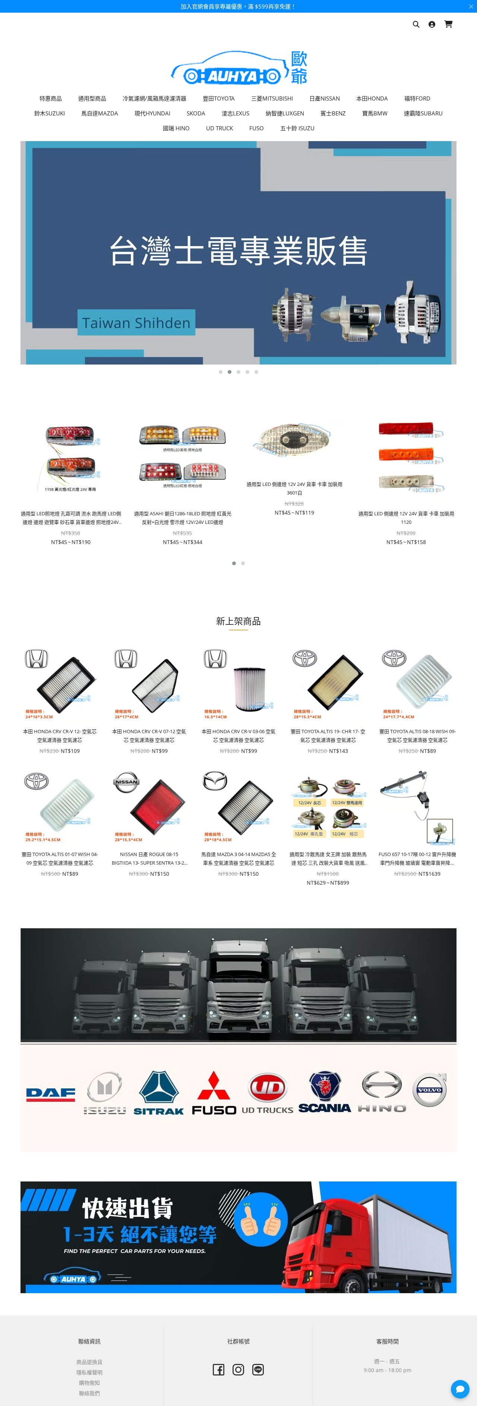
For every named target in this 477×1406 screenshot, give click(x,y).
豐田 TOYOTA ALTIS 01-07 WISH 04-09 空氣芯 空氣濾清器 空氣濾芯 (60, 858)
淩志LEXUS (235, 113)
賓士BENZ (333, 113)
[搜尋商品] (416, 24)
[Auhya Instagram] (238, 1369)
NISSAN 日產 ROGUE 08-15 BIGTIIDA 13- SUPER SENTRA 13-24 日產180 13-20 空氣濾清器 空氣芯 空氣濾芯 (149, 859)
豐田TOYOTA (219, 98)
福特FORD (417, 98)
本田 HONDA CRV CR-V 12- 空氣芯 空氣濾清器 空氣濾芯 (60, 735)
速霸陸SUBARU (423, 113)
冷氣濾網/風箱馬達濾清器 (154, 98)
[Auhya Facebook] (218, 1369)
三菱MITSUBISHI (272, 98)
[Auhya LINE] (258, 1369)
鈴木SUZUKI (49, 113)
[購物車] (448, 24)
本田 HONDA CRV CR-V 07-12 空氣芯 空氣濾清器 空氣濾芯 (149, 735)
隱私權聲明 (89, 1372)
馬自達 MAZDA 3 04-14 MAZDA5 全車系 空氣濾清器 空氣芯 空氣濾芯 (238, 858)
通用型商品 (92, 98)
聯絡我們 (89, 1393)
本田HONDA (372, 98)
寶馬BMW (375, 113)
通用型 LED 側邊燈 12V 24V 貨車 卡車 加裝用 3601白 (294, 488)
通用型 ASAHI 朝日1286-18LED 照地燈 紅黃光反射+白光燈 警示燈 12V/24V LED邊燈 (182, 517)
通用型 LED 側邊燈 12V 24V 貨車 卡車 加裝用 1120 (406, 517)
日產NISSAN (324, 98)
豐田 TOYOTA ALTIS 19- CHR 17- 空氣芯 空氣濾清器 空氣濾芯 (328, 735)
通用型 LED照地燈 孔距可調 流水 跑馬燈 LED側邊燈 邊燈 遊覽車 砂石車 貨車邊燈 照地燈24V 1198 (71, 518)
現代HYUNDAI (152, 113)
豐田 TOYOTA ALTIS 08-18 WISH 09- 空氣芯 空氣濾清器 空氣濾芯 (417, 735)
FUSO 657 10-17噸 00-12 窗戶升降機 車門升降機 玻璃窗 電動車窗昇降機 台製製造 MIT (417, 859)
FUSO (256, 128)
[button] (220, 372)
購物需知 (89, 1382)
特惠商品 (51, 98)
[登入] (432, 24)
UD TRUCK (219, 128)
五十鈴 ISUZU (297, 128)
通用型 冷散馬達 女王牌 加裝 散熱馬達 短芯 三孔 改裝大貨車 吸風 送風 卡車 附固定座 (328, 859)
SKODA (196, 113)
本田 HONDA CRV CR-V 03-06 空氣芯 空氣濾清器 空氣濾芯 (238, 735)
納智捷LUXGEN (285, 113)
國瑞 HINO (176, 128)
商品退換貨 (89, 1361)
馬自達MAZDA (99, 113)
